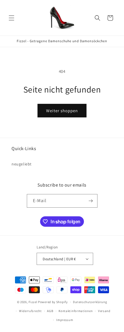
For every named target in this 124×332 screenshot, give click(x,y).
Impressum (64, 320)
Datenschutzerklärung (90, 302)
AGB (50, 311)
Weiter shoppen (62, 110)
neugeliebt (22, 164)
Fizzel (33, 302)
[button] (11, 18)
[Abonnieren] (90, 201)
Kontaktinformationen (76, 311)
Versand (104, 311)
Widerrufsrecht (30, 311)
